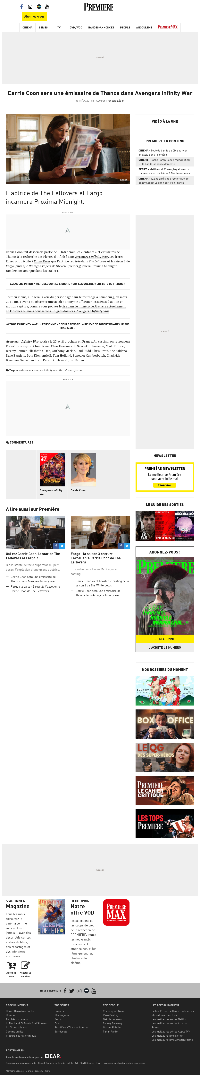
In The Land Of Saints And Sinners (26, 1023)
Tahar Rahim (110, 1031)
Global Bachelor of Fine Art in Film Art (58, 1063)
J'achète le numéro (165, 647)
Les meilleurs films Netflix (167, 1035)
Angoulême (144, 27)
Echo (57, 1023)
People (125, 27)
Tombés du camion (17, 1019)
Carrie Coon (78, 490)
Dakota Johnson (112, 1019)
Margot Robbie (112, 1027)
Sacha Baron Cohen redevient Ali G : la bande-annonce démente (164, 162)
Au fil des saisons (16, 1027)
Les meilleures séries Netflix (169, 1019)
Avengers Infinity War (45, 370)
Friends (59, 1011)
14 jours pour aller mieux (21, 1035)
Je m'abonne (165, 639)
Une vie (10, 1015)
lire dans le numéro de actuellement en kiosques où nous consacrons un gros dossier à (66, 308)
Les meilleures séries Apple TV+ (171, 1031)
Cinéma (27, 27)
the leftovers (66, 370)
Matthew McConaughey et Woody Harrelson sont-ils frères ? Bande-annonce (164, 171)
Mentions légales (15, 1070)
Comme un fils (14, 1031)
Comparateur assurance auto (21, 1063)
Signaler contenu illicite (38, 1070)
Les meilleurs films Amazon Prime (172, 1039)
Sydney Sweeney (112, 1023)
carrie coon (24, 370)
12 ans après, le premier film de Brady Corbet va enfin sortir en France (163, 180)
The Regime (61, 1015)
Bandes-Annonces (101, 27)
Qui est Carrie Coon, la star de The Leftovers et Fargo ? (33, 556)
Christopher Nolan (114, 1011)
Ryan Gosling (111, 1015)
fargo (78, 370)
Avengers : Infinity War (51, 492)
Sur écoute (60, 1031)
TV (59, 27)
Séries (43, 27)
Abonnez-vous (34, 16)
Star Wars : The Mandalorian (71, 1027)
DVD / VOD (76, 27)
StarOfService (87, 1063)
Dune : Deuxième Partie (20, 1011)
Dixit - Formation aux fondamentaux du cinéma (120, 1063)
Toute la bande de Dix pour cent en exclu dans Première (163, 152)
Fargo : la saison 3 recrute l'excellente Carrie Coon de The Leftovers (96, 558)
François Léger (115, 100)
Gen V (57, 1019)
